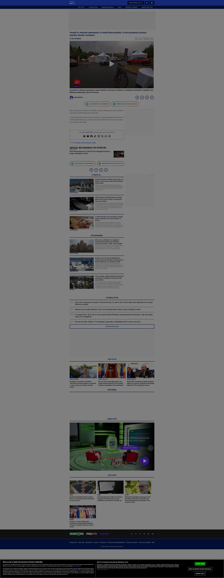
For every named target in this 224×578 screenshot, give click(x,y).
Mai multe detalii (77, 566)
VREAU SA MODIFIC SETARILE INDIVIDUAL (200, 569)
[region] (112, 568)
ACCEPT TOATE (200, 563)
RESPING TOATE (200, 573)
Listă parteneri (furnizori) (102, 569)
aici (79, 571)
